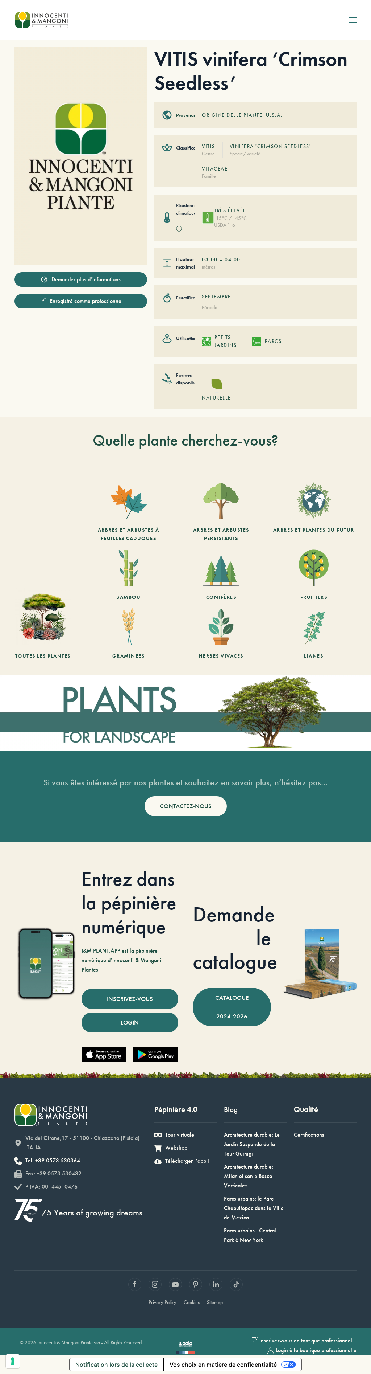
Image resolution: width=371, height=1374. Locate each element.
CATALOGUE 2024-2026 (232, 1007)
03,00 (210, 259)
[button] (353, 19)
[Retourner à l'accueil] (41, 19)
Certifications (309, 1134)
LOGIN (130, 1022)
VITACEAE (215, 168)
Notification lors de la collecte (116, 1364)
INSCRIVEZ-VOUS (130, 999)
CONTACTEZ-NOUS (186, 806)
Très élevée (230, 210)
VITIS (208, 146)
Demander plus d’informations (86, 279)
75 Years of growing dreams (92, 1212)
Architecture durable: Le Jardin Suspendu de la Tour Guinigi (252, 1144)
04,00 (233, 259)
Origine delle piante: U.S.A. (242, 115)
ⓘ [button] (179, 229)
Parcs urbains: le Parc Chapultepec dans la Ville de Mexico (254, 1208)
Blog (231, 1109)
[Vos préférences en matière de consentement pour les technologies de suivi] (13, 1361)
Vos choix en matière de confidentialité (223, 1364)
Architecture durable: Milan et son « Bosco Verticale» (248, 1176)
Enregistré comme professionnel (86, 301)
